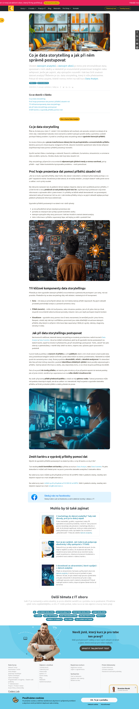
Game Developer (99, 612)
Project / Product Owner (15, 686)
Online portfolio (86, 616)
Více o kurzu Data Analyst (69, 119)
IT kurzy (38, 616)
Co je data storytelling (37, 99)
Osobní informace (107, 667)
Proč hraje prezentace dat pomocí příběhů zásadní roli (49, 101)
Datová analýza (43, 83)
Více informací (105, 704)
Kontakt (76, 8)
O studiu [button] (31, 8)
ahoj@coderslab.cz (56, 486)
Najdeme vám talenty (77, 678)
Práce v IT (33, 83)
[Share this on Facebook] (60, 87)
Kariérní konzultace (45, 682)
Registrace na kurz (76, 667)
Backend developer (46, 612)
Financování (43, 671)
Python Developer (13, 675)
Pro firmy (69, 619)
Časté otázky (43, 675)
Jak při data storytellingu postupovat (43, 107)
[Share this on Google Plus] (69, 87)
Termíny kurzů (125, 8)
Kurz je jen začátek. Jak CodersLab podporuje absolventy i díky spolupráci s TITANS (76, 543)
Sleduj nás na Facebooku (57, 495)
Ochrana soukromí (107, 669)
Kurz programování (68, 616)
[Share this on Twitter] (63, 87)
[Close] (136, 688)
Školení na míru (75, 680)
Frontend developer (81, 612)
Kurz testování (50, 616)
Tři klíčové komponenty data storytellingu (44, 104)
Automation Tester (14, 669)
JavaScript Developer (14, 673)
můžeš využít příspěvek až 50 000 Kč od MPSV (61, 483)
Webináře (57, 8)
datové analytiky (86, 533)
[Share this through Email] (72, 87)
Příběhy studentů (54, 619)
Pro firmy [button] (66, 8)
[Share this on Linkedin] (66, 87)
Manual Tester (12, 667)
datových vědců (66, 65)
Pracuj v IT (42, 8)
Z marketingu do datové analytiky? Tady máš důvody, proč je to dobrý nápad (76, 517)
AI (34, 612)
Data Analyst (91, 78)
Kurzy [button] (23, 8)
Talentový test (111, 8)
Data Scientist (44, 340)
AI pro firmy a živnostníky (16, 688)
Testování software (83, 619)
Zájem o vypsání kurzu (78, 669)
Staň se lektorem (76, 676)
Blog (49, 8)
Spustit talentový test (95, 648)
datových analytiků (46, 65)
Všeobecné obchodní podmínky (112, 671)
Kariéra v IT (43, 673)
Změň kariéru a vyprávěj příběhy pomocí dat (46, 110)
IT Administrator (13, 684)
